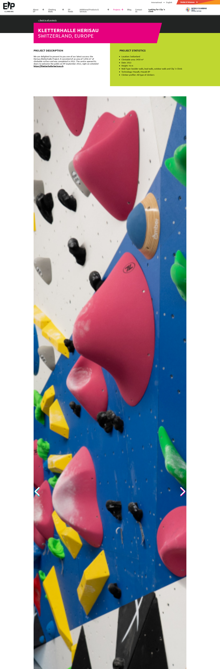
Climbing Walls (56, 10)
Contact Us (138, 10)
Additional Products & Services (94, 10)
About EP (38, 10)
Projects (118, 9)
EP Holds (70, 10)
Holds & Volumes (187, 2)
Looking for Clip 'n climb (156, 10)
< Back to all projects (47, 20)
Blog (129, 9)
